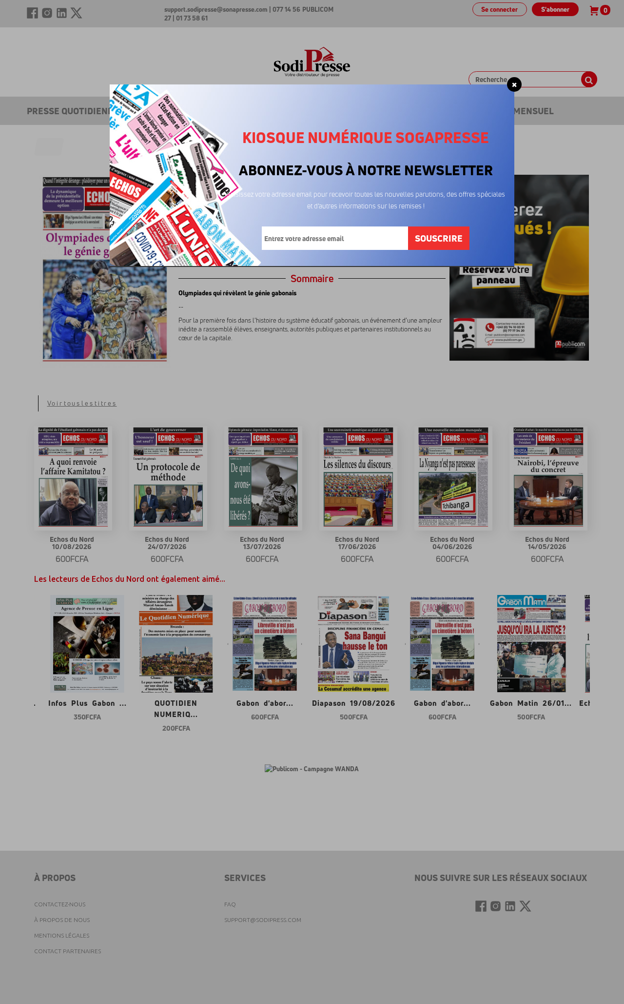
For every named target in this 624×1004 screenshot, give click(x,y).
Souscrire (439, 238)
